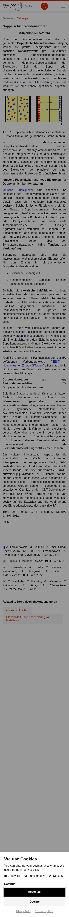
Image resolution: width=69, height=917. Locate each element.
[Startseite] (12, 10)
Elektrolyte (22, 18)
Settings (9, 884)
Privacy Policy (23, 911)
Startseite (8, 18)
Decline (35, 901)
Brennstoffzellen (17, 610)
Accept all (34, 891)
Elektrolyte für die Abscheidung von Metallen (28, 619)
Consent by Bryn (44, 911)
